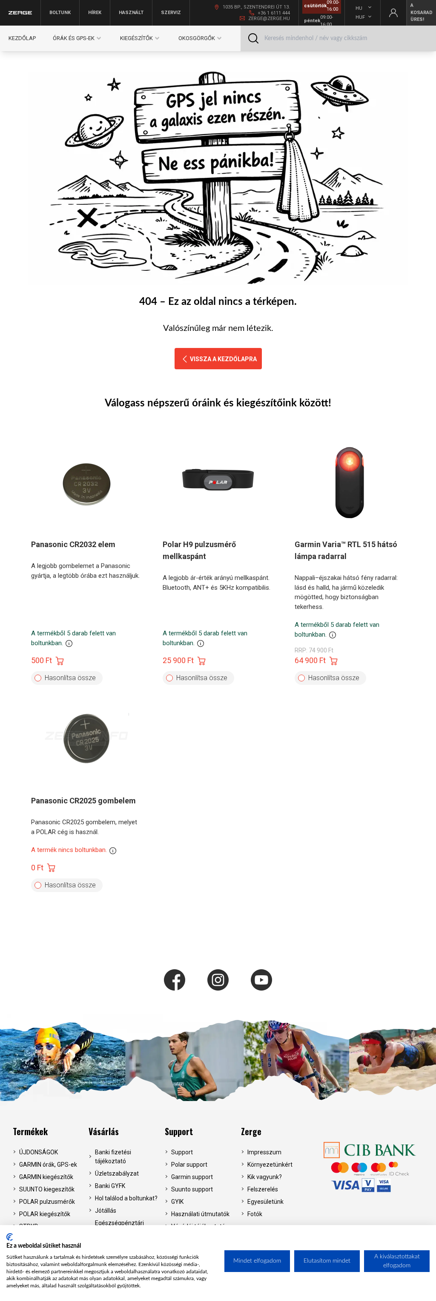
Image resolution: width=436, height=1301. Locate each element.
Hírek (94, 12)
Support (179, 1131)
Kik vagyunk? (264, 1177)
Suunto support (192, 1189)
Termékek (30, 1131)
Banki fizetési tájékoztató (113, 1157)
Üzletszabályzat (117, 1173)
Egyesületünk (265, 1201)
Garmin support (192, 1177)
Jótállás (105, 1210)
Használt (131, 12)
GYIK (177, 1201)
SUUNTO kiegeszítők (47, 1189)
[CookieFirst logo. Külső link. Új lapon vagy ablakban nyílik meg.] (9, 1237)
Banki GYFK (110, 1185)
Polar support (189, 1164)
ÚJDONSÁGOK (38, 1152)
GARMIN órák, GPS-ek (48, 1164)
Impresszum (264, 1152)
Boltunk (60, 12)
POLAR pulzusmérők (47, 1201)
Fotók (254, 1214)
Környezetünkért (270, 1164)
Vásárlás (104, 1131)
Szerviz (171, 12)
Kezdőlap (22, 38)
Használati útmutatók (200, 1214)
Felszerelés (262, 1189)
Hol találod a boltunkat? (126, 1198)
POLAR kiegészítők (44, 1214)
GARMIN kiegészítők (46, 1177)
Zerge (251, 1131)
